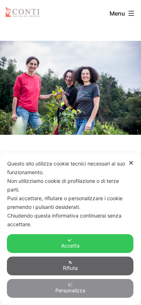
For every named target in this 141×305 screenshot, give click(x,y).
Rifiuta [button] (70, 268)
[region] (70, 88)
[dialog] (70, 228)
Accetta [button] (70, 245)
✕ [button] (131, 163)
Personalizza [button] (70, 290)
